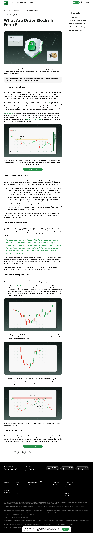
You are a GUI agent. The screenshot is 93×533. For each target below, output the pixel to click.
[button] (78, 13)
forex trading (9, 114)
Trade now (33, 446)
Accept (66, 529)
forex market (36, 68)
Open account (76, 2)
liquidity (16, 206)
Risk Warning (7, 520)
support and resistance (33, 119)
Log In (82, 2)
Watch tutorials (33, 169)
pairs (48, 102)
